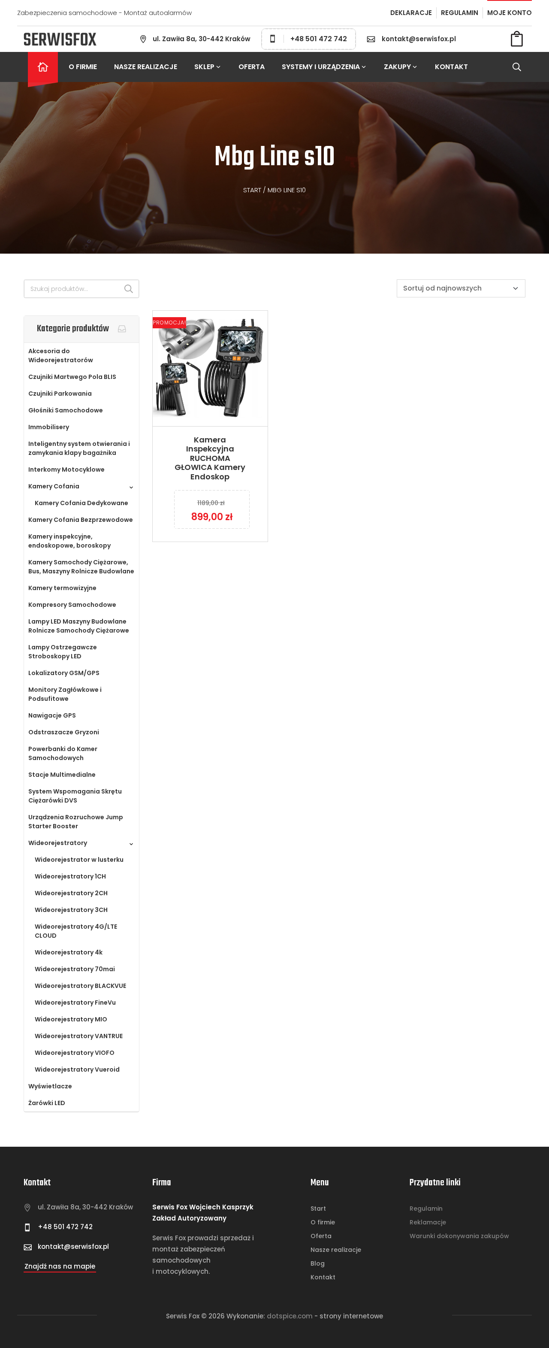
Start (252, 189)
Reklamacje (428, 1222)
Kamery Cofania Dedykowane (81, 503)
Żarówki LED (46, 1103)
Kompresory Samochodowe (72, 604)
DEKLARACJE (411, 12)
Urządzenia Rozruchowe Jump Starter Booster (75, 821)
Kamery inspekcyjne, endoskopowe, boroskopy (69, 541)
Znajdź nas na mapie (59, 1266)
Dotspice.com (290, 1316)
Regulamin (426, 1208)
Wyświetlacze (50, 1086)
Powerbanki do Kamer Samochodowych (62, 753)
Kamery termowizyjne (62, 588)
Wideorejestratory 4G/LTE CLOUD (76, 931)
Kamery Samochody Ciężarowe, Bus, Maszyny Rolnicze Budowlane (81, 567)
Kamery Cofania (53, 486)
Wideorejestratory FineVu (75, 1002)
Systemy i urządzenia (321, 67)
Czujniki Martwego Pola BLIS (72, 377)
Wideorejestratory (57, 843)
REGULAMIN (459, 12)
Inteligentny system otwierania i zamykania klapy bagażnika (79, 448)
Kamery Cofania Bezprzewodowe (80, 519)
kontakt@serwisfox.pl (419, 38)
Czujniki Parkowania (60, 393)
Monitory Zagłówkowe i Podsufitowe (65, 694)
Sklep (204, 67)
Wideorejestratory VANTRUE (79, 1036)
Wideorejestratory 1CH (70, 876)
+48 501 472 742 (318, 39)
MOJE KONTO (509, 12)
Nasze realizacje (145, 67)
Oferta (251, 67)
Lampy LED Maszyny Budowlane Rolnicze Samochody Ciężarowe (78, 626)
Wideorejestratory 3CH (71, 910)
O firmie (83, 67)
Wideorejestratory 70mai (75, 969)
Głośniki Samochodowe (65, 410)
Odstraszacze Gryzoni (63, 732)
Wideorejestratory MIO (71, 1019)
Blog (318, 1263)
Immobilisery (48, 427)
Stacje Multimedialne (62, 774)
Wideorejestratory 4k (69, 952)
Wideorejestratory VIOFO (75, 1052)
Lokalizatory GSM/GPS (64, 673)
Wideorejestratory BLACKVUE (80, 985)
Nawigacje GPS (52, 715)
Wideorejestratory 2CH (71, 893)
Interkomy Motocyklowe (66, 469)
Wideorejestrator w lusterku (79, 859)
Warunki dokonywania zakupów (459, 1236)
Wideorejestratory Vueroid (77, 1069)
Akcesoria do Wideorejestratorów (60, 355)
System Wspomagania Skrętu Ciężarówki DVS (75, 796)
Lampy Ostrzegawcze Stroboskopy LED (62, 651)
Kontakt (451, 67)
